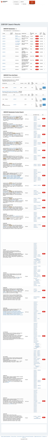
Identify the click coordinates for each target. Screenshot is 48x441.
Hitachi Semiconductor (18, 36)
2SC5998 (18, 277)
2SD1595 (4, 313)
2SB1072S (8, 175)
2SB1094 (11, 177)
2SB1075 (15, 175)
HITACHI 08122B (36, 281)
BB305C (35, 355)
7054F (39, 254)
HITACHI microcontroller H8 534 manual (37, 259)
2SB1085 (15, 176)
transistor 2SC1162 (37, 344)
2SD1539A (35, 392)
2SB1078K (8, 176)
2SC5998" (35, 266)
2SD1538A (10, 403)
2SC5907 (35, 268)
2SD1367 (7, 382)
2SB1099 (8, 178)
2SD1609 (8, 314)
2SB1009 (35, 380)
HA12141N (35, 325)
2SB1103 (20, 178)
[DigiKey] (3, 87)
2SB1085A (18, 176)
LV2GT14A (35, 339)
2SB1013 (39, 380)
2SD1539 (35, 391)
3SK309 (35, 350)
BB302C (35, 354)
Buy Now (44, 87)
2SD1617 (35, 318)
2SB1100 (11, 178)
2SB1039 (35, 386)
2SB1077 (4, 176)
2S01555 (35, 409)
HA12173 (35, 330)
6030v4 (35, 284)
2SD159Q (8, 312)
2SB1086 (4, 177)
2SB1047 (35, 384)
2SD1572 (9, 119)
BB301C (38, 353)
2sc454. (35, 244)
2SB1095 (14, 177)
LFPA (38, 318)
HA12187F (35, 334)
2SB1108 (35, 313)
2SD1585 (8, 311)
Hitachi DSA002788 (37, 208)
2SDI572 (35, 217)
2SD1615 (21, 314)
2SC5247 (35, 267)
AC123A (35, 257)
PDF (37, 36)
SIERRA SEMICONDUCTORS (37, 418)
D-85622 (39, 126)
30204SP (35, 348)
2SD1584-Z (5, 311)
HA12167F (35, 329)
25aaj (39, 285)
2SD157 (35, 145)
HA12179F (35, 332)
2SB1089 (15, 177)
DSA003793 (36, 227)
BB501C (39, 355)
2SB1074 (39, 381)
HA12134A (35, 324)
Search (32, 2)
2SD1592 (15, 312)
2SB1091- (35, 131)
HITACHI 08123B (36, 362)
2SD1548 (35, 410)
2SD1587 (15, 311)
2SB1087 (11, 177)
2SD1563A (35, 400)
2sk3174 (35, 337)
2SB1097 (21, 177)
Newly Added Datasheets (5, 436)
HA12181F (35, 333)
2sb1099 (39, 313)
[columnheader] (6, 33)
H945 (35, 364)
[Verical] (3, 99)
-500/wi (35, 136)
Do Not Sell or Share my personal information (25, 436)
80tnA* (35, 218)
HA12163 (35, 328)
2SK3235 (39, 262)
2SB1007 (35, 377)
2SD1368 (35, 372)
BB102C (35, 353)
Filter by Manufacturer (7, 30)
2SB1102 (17, 178)
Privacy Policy (13, 436)
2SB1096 (18, 177)
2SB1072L (5, 175)
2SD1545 (35, 397)
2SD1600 (14, 116)
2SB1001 (9, 381)
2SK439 (35, 271)
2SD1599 (14, 313)
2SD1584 (18, 310)
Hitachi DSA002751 (37, 202)
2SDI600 (39, 217)
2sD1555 (35, 404)
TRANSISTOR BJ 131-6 (37, 277)
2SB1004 (35, 375)
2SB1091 (14, 87)
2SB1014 (35, 381)
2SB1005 (35, 376)
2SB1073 (12, 175)
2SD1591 (11, 312)
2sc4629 (35, 252)
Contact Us (44, 436)
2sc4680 (35, 254)
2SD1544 (35, 396)
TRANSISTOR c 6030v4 (37, 366)
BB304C (39, 354)
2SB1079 (11, 176)
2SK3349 (35, 272)
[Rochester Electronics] (3, 104)
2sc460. (35, 249)
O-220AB (20, 126)
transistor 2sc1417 (37, 280)
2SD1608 (4, 314)
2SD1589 (4, 312)
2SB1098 (4, 178)
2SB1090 (18, 177)
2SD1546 (35, 405)
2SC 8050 (35, 285)
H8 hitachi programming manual (37, 346)
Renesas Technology (17, 41)
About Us (24, 437)
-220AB (4, 150)
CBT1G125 (35, 338)
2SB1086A (8, 177)
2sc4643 (35, 253)
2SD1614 (18, 314)
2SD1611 (14, 314)
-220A (4, 118)
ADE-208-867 (5, 192)
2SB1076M (35, 173)
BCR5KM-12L (36, 273)
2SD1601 (20, 313)
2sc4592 (35, 247)
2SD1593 (18, 312)
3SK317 (39, 350)
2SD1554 (35, 406)
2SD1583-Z (15, 310)
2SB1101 (14, 178)
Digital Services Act (37, 436)
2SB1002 (35, 371)
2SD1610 (11, 314)
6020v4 (35, 358)
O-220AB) (9, 136)
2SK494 (38, 271)
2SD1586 (12, 311)
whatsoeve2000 (36, 296)
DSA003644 (36, 194)
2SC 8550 (35, 278)
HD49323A (35, 323)
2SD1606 (35, 312)
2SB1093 (8, 177)
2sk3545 (35, 368)
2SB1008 (35, 379)
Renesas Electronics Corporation (10, 91)
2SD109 (35, 137)
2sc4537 (35, 243)
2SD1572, (10, 116)
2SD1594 (22, 312)
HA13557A (35, 342)
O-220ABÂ (35, 401)
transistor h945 (37, 363)
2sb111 (35, 181)
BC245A (35, 262)
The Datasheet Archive (4, 1)
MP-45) (39, 177)
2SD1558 (35, 411)
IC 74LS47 (35, 261)
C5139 (39, 266)
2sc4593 (35, 248)
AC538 (39, 261)
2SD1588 (19, 311)
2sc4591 (35, 245)
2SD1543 (35, 395)
